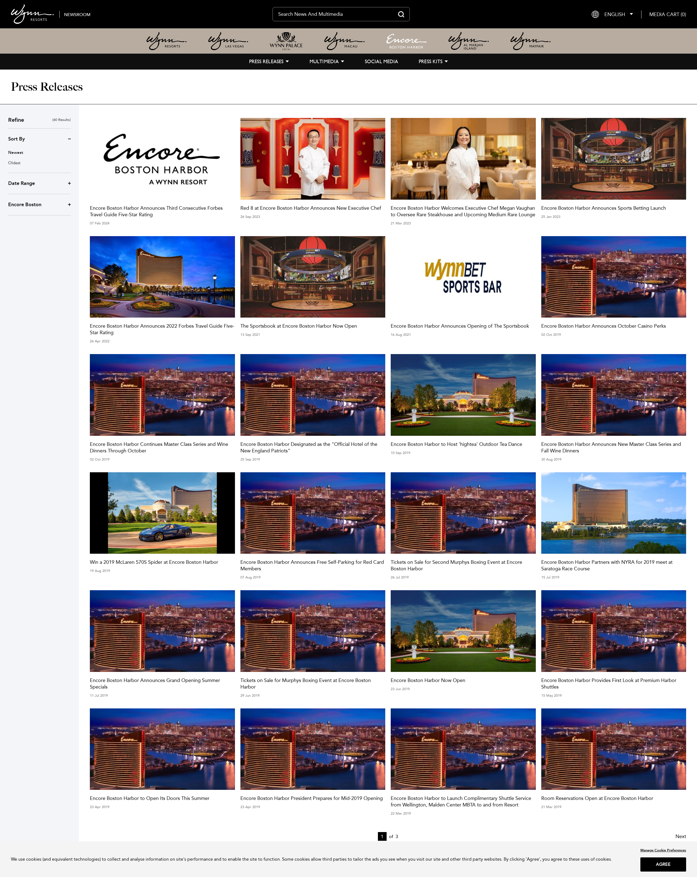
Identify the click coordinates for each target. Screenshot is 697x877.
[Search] (401, 14)
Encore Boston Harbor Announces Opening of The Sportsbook (460, 326)
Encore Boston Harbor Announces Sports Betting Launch (603, 208)
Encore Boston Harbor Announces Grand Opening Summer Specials (155, 683)
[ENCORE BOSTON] (406, 41)
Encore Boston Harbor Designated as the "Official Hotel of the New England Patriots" (308, 447)
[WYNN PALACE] (286, 41)
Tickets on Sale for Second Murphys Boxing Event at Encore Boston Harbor (456, 565)
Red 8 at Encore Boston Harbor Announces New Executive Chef (310, 208)
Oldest (14, 163)
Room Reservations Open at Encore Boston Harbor (597, 798)
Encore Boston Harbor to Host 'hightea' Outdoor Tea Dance (456, 444)
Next (680, 836)
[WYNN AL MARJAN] (468, 41)
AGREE (663, 864)
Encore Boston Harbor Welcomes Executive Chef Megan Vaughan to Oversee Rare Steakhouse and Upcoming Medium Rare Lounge (463, 211)
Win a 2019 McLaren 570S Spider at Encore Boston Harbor (154, 562)
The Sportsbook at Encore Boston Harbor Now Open (298, 326)
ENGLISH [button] (614, 14)
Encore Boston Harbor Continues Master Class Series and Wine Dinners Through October (159, 447)
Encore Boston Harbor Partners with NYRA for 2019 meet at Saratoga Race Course (606, 565)
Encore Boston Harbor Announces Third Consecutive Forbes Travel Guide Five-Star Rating (156, 211)
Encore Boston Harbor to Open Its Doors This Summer (149, 798)
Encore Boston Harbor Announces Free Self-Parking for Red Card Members (312, 565)
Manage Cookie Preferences (663, 850)
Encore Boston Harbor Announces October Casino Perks (603, 326)
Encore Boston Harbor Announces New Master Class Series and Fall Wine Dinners (611, 447)
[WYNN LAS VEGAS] (228, 41)
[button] (667, 14)
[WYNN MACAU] (344, 41)
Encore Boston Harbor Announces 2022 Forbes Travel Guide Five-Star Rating (162, 329)
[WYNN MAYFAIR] (530, 41)
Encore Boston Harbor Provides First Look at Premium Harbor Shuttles (608, 683)
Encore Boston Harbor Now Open (428, 680)
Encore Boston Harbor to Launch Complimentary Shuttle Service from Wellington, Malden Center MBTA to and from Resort (461, 801)
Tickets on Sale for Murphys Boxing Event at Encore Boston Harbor (305, 683)
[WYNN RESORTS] (166, 41)
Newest (15, 152)
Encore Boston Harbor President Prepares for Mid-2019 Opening (311, 798)
